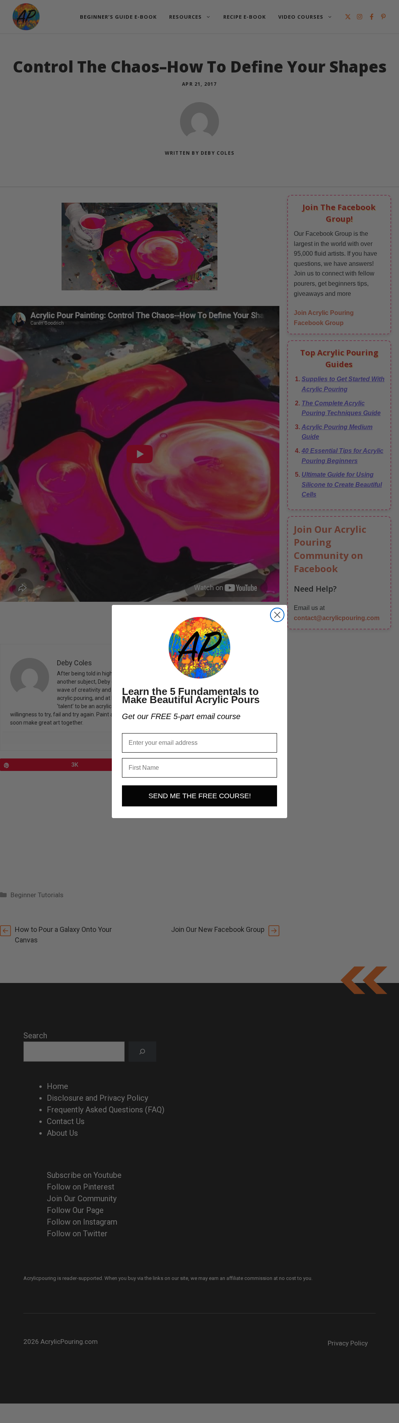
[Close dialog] (277, 615)
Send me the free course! (199, 796)
